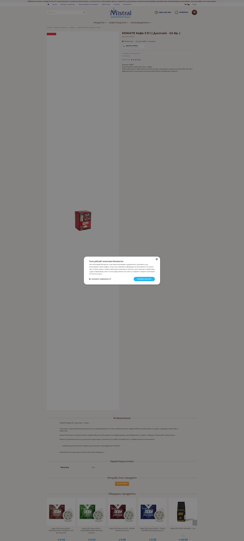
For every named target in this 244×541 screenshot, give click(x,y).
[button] (100, 279)
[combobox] (157, 259)
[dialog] (122, 270)
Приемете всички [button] (144, 279)
